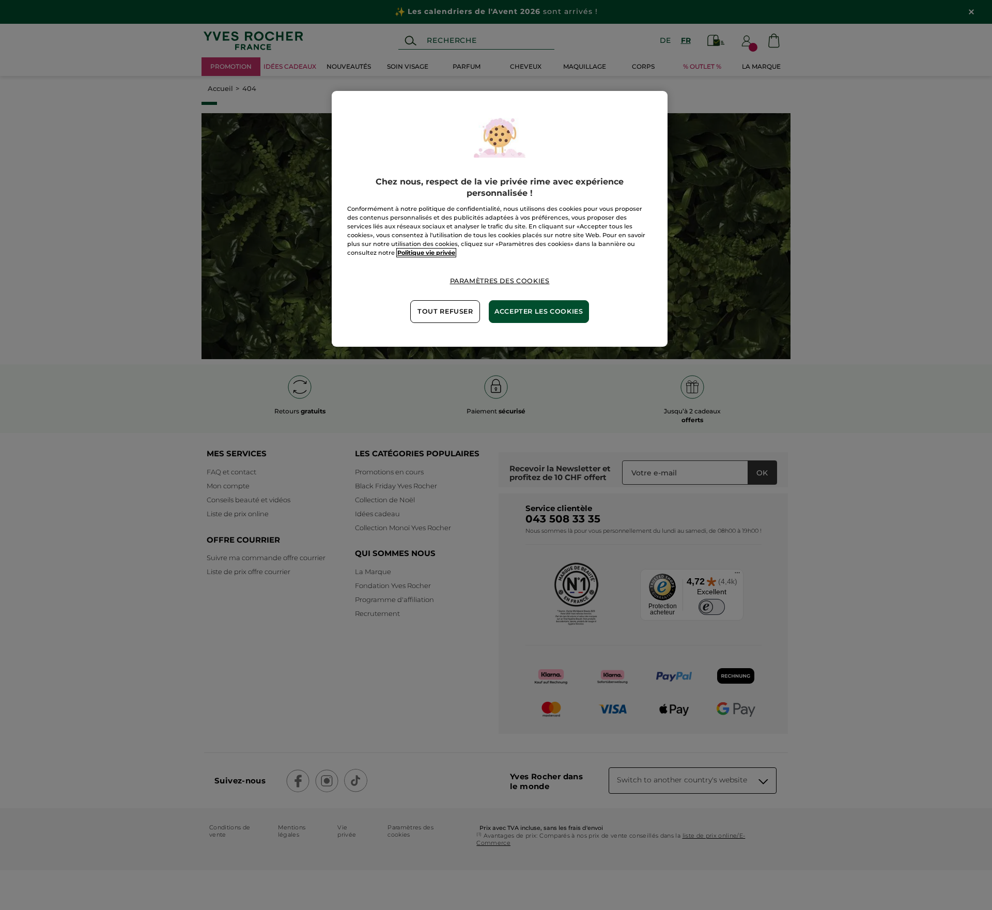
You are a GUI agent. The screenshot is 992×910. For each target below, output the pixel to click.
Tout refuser (445, 311)
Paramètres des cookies (500, 281)
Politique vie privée (426, 252)
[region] (500, 218)
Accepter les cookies (538, 311)
